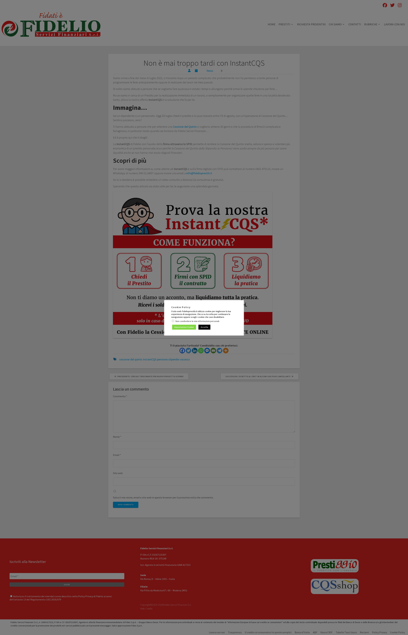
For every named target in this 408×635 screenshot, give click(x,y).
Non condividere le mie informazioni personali (197, 321)
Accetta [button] (204, 327)
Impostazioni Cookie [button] (184, 327)
